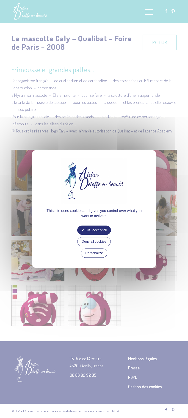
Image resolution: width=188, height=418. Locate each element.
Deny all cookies (94, 242)
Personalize (94, 253)
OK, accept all (96, 230)
